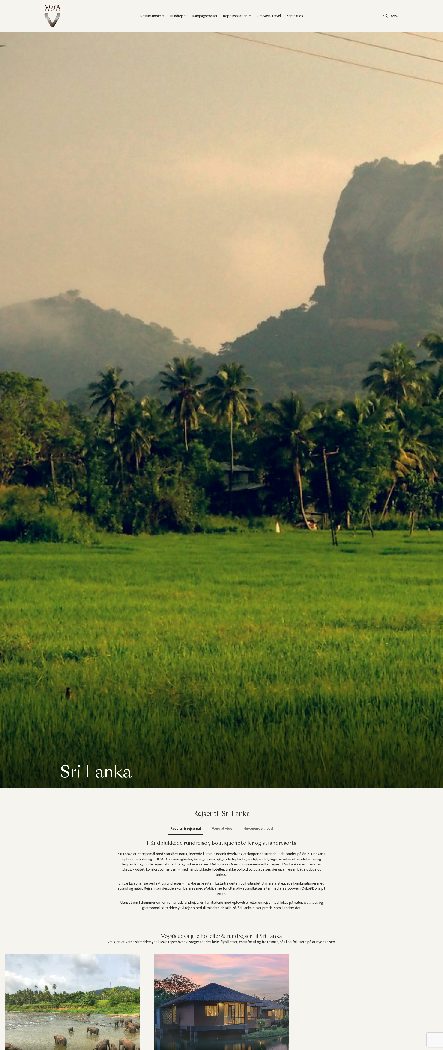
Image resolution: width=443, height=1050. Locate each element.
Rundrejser (178, 16)
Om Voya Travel (269, 16)
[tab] (185, 828)
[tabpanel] (221, 875)
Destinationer (150, 16)
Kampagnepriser (204, 16)
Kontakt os (295, 16)
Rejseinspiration (235, 16)
